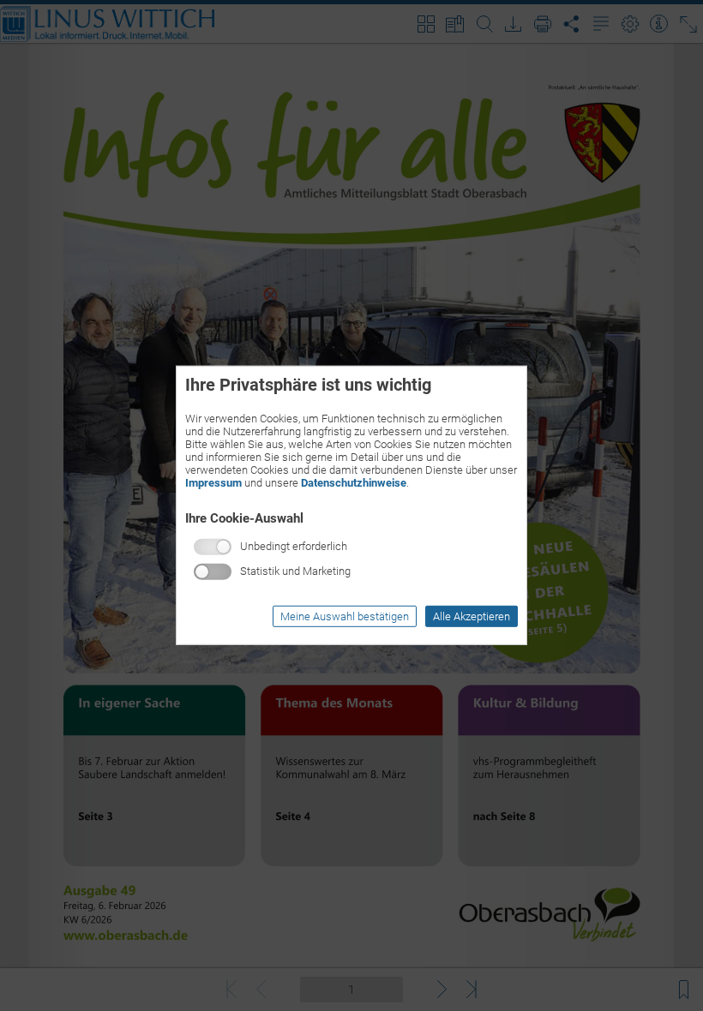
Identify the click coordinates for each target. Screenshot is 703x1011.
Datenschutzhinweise (353, 482)
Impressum (213, 482)
